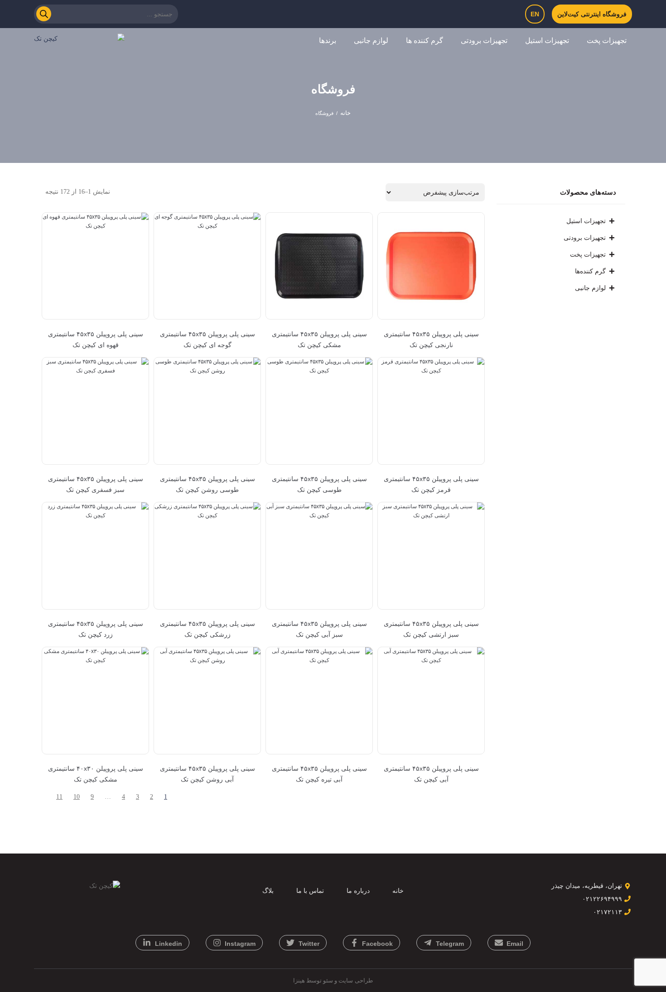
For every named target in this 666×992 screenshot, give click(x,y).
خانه (345, 113)
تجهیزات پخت (607, 40)
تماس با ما (310, 890)
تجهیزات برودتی (484, 40)
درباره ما (358, 890)
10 (76, 796)
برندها (327, 40)
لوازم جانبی (371, 40)
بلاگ (268, 890)
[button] (603, 41)
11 (59, 796)
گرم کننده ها (424, 40)
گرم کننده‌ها (590, 271)
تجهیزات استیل (547, 40)
